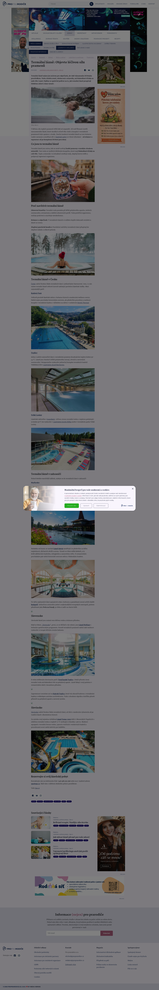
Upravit (86, 506)
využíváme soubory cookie (73, 496)
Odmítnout (100, 506)
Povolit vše (71, 506)
